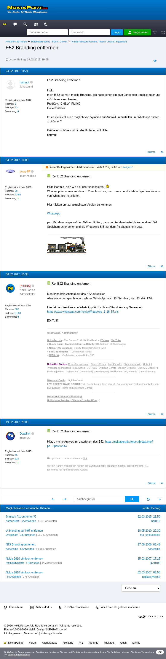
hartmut (24, 82)
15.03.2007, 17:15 (149, 558)
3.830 (18, 313)
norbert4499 (13, 521)
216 (17, 458)
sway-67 (128, 167)
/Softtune (68, 642)
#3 (162, 414)
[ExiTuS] (155, 563)
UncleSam (12, 535)
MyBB (32, 629)
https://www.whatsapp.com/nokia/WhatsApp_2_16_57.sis (83, 311)
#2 (162, 266)
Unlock (146, 364)
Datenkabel (86, 371)
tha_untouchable (150, 535)
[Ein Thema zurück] (53, 499)
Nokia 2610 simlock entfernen (24, 558)
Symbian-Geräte (107, 368)
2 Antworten (29, 521)
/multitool (109, 642)
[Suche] (25, 24)
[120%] (162, 32)
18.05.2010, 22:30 (149, 530)
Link (85, 458)
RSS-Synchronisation (76, 607)
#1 (162, 152)
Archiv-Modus (43, 607)
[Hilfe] (45, 24)
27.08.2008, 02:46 (149, 544)
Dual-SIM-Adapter (147, 368)
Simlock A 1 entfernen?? (21, 516)
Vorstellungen (101, 371)
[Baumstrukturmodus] (154, 61)
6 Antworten (27, 549)
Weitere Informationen (19, 654)
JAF (125, 371)
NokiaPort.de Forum (16, 41)
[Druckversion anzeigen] (148, 499)
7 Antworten (33, 563)
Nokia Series (78, 368)
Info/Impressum (13, 633)
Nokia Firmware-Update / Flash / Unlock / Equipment (99, 41)
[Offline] (31, 82)
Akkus (60, 371)
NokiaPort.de (16, 642)
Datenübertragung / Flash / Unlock (49, 41)
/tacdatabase (49, 642)
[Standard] (155, 32)
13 (16, 107)
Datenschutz (31, 633)
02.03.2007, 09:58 (149, 572)
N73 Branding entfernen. (21, 544)
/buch (123, 642)
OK (160, 652)
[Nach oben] (160, 499)
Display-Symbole (127, 368)
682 (17, 309)
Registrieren (140, 32)
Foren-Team (15, 607)
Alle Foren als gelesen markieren (120, 607)
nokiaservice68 (15, 563)
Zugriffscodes (115, 364)
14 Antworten (27, 535)
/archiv (136, 642)
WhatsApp (53, 213)
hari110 (155, 521)
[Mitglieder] (35, 24)
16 (16, 455)
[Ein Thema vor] (64, 499)
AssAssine (12, 549)
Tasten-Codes (98, 364)
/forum (33, 642)
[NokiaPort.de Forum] (14, 24)
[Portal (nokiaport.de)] (4, 24)
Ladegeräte (72, 371)
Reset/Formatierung (78, 364)
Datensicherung (147, 371)
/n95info (93, 642)
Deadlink (25, 433)
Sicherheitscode (132, 364)
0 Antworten (14, 577)
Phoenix (132, 371)
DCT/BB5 (92, 368)
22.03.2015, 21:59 (149, 516)
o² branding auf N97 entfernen (24, 530)
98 (16, 191)
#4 (162, 483)
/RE (81, 642)
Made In (51, 371)
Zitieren (151, 152)
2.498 (18, 194)
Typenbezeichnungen (58, 368)
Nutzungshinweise (51, 633)
